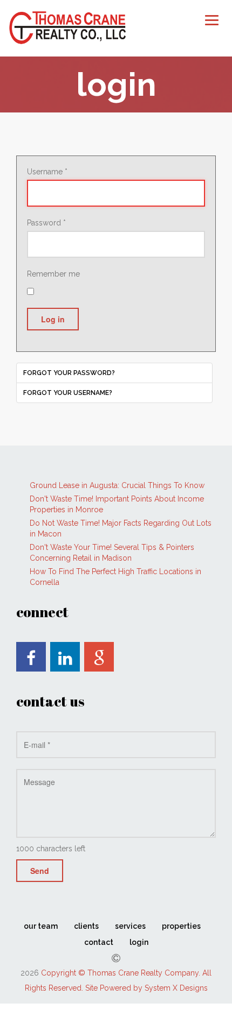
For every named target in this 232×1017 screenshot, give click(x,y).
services (130, 926)
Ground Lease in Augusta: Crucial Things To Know (117, 485)
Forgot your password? (69, 373)
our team (41, 926)
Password (46, 222)
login (138, 942)
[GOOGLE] (99, 657)
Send (39, 870)
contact (98, 942)
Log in (53, 319)
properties (181, 926)
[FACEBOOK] (31, 657)
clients (86, 926)
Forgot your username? (67, 393)
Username (47, 171)
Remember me (53, 274)
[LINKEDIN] (65, 657)
